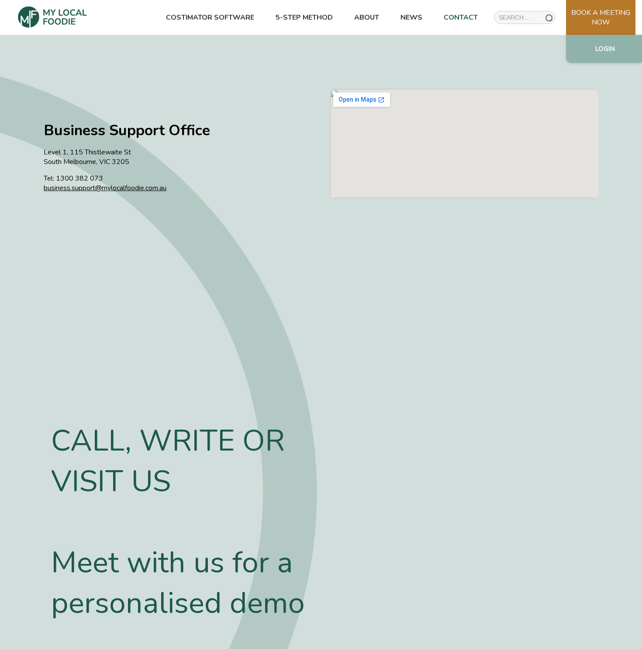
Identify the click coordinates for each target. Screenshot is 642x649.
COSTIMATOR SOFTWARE (210, 17)
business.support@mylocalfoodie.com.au (105, 188)
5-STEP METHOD (304, 17)
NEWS (411, 17)
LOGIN (605, 48)
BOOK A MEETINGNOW (600, 17)
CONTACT (461, 17)
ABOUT (366, 17)
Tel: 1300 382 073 (73, 178)
